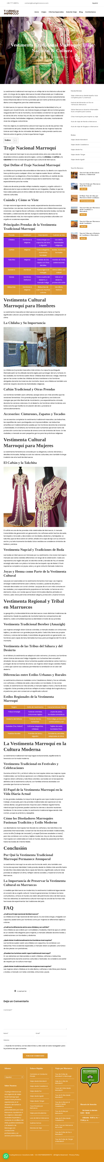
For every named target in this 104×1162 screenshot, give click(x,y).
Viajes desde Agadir (78, 160)
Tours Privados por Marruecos (36, 1107)
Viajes (43, 12)
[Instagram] (92, 1096)
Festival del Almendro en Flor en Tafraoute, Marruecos (82, 104)
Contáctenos (90, 12)
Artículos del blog (60, 57)
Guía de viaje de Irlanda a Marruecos (84, 122)
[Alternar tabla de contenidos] (14, 140)
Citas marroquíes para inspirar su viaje (84, 117)
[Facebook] (87, 1096)
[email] (82, 3)
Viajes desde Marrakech (79, 140)
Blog (81, 12)
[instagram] (88, 3)
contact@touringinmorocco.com (36, 3)
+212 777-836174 (13, 3)
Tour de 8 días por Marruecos (61, 1112)
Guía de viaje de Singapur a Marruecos (84, 127)
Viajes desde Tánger (78, 155)
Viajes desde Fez (76, 150)
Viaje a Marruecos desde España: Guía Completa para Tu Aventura (84, 97)
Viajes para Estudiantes (38, 1113)
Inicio (37, 12)
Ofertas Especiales (56, 12)
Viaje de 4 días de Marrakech (61, 1082)
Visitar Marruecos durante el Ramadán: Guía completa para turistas (84, 111)
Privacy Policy (74, 1155)
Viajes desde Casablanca (80, 145)
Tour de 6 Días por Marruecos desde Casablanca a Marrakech (90, 209)
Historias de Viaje (36, 1128)
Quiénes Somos (35, 1123)
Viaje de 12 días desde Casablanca (62, 1119)
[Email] (82, 1096)
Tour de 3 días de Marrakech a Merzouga (63, 1075)
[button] (6, 1156)
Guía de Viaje (71, 12)
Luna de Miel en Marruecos (39, 1118)
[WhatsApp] (97, 1096)
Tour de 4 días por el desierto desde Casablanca (62, 1104)
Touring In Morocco (39, 57)
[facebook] (85, 3)
